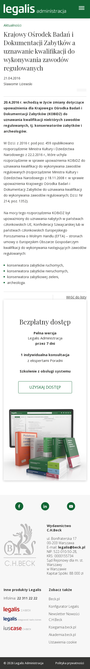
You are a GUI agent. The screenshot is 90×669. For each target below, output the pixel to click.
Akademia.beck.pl (62, 634)
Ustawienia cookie (63, 642)
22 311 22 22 (27, 598)
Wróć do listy (76, 297)
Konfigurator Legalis (64, 606)
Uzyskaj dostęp (45, 387)
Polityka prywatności (69, 663)
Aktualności (12, 25)
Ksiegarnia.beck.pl (62, 627)
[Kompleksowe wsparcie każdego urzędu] (35, 9)
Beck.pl (54, 599)
